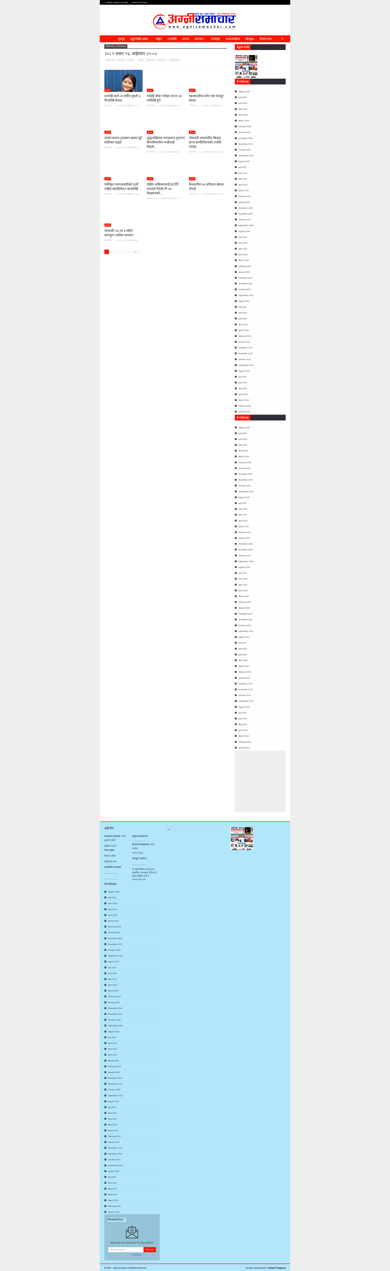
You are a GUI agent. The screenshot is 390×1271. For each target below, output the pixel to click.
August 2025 (244, 161)
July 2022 (242, 377)
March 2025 (243, 190)
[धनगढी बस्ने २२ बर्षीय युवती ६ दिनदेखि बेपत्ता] (123, 81)
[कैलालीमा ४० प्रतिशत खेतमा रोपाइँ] (208, 169)
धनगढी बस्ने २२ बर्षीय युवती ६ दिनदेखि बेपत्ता (122, 98)
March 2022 (243, 400)
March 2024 (243, 260)
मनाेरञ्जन (215, 39)
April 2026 (150, 60)
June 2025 (242, 173)
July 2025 (242, 167)
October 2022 (244, 359)
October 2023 (244, 289)
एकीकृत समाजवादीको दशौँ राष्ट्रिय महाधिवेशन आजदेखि (121, 187)
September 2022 (246, 365)
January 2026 (244, 132)
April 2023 (242, 324)
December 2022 (245, 347)
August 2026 (110, 60)
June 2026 (131, 60)
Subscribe (149, 1249)
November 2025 (245, 144)
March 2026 (162, 60)
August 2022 (244, 371)
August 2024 (244, 231)
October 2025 (244, 150)
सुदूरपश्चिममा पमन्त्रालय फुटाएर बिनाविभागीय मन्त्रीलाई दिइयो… (166, 142)
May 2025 (242, 179)
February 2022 (244, 406)
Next (135, 252)
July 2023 (242, 307)
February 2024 (244, 266)
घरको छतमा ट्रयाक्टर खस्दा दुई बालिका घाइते (123, 140)
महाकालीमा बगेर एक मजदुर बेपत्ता (206, 98)
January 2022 (244, 411)
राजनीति (172, 39)
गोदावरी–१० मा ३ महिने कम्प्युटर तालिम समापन (118, 233)
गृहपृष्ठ (121, 39)
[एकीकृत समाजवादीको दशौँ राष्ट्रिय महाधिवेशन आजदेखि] (123, 169)
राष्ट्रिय (159, 39)
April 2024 (243, 254)
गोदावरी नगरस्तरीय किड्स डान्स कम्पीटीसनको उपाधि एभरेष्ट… (205, 142)
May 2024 (242, 248)
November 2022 (245, 353)
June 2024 (242, 243)
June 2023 (242, 313)
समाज (185, 39)
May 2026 (141, 60)
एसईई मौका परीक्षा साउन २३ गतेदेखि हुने (164, 98)
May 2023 (242, 318)
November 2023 (245, 283)
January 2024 (244, 272)
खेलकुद (249, 39)
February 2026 (174, 60)
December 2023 (245, 278)
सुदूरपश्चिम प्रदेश (139, 39)
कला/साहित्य (233, 39)
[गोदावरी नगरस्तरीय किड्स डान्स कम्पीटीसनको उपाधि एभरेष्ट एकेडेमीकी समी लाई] (208, 123)
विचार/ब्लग (266, 39)
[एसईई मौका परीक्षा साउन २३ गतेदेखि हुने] (166, 81)
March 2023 (243, 330)
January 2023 (244, 342)
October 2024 (244, 219)
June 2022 (242, 382)
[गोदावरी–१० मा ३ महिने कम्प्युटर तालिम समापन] (123, 216)
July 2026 (121, 60)
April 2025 (243, 184)
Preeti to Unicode (139, 2)
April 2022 (243, 394)
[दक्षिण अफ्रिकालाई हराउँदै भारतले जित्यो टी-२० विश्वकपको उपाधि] (166, 169)
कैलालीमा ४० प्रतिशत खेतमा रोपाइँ (206, 187)
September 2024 (246, 225)
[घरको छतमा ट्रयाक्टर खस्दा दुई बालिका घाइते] (123, 123)
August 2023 (244, 301)
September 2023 (245, 295)
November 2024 (245, 214)
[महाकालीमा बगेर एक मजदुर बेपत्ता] (208, 81)
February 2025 (244, 196)
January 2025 (244, 202)
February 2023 (244, 336)
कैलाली (107, 90)
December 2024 (245, 208)
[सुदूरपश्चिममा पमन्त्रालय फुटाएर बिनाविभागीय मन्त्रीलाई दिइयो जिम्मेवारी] (166, 123)
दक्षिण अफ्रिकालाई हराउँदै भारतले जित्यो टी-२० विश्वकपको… (162, 189)
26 (128, 252)
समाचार (199, 39)
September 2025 (246, 155)
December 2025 (245, 138)
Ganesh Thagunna (277, 1268)
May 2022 (242, 388)
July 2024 (242, 237)
